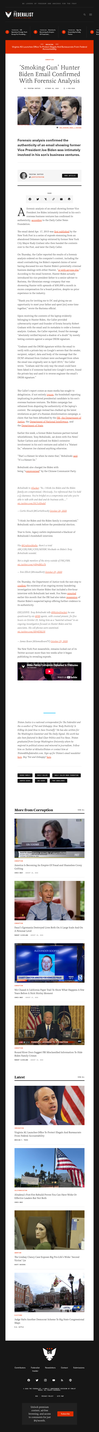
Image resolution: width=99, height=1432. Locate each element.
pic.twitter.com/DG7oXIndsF (32, 503)
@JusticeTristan (37, 177)
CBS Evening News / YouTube (70, 127)
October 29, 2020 (53, 572)
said (75, 455)
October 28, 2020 (58, 511)
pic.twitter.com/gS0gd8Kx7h (32, 564)
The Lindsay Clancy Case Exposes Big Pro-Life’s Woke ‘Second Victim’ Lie (46, 1259)
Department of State (32, 425)
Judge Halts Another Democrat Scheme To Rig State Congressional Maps (49, 1321)
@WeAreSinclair (59, 612)
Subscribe (65, 1413)
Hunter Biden (25, 781)
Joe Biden (41, 781)
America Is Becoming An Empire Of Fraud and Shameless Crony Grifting (48, 867)
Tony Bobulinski (58, 781)
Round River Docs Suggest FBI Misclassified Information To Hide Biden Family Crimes (48, 1054)
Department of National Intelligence (49, 421)
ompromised (32, 471)
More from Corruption (33, 810)
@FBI (37, 616)
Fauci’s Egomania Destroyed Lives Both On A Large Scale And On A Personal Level (48, 929)
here (20, 757)
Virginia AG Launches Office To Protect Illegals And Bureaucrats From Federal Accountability (47, 1134)
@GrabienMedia (29, 545)
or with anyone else (68, 269)
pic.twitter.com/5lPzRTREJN (31, 631)
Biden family (25, 775)
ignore (50, 394)
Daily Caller (42, 775)
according (37, 220)
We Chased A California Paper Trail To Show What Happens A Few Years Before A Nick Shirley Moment (49, 991)
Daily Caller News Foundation (66, 775)
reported (71, 593)
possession (71, 597)
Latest (19, 1077)
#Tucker (35, 488)
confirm (22, 585)
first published (61, 231)
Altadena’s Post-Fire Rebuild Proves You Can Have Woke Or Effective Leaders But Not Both (45, 1196)
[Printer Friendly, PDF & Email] (69, 199)
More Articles (69, 176)
